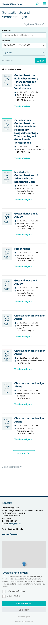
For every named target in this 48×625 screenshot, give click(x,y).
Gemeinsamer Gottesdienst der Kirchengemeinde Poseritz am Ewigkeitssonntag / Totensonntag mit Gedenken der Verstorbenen (26, 131)
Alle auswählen (24, 603)
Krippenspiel (22, 248)
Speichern (24, 609)
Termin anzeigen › (23, 106)
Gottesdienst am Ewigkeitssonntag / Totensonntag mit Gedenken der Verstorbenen (26, 82)
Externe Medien (13, 596)
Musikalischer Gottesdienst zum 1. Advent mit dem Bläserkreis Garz (26, 176)
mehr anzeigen (24, 453)
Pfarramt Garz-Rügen (12, 4)
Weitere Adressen (10, 534)
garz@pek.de (15, 523)
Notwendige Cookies (16, 591)
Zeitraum (6, 41)
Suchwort (6, 30)
